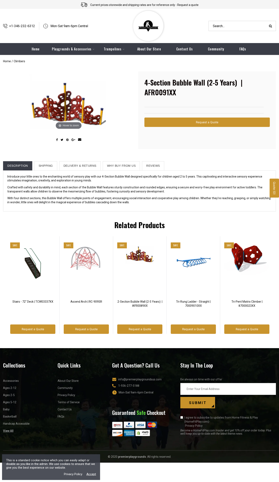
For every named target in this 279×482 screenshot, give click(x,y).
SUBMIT (197, 403)
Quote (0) (274, 188)
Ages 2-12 (9, 388)
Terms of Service (69, 402)
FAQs (242, 49)
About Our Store (149, 49)
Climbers (19, 61)
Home (7, 61)
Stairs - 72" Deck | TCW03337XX (32, 301)
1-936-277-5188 (128, 385)
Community (216, 49)
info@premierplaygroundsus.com (140, 379)
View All (8, 430)
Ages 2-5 (9, 395)
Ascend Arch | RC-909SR (86, 301)
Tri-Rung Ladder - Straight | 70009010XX (193, 303)
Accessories (11, 380)
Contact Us (184, 49)
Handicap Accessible (16, 423)
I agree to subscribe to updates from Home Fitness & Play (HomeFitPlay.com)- (221, 421)
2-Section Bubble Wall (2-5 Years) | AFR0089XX (139, 303)
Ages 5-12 (9, 402)
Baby (6, 409)
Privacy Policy (66, 395)
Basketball (10, 416)
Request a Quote (207, 122)
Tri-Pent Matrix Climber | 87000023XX (246, 303)
